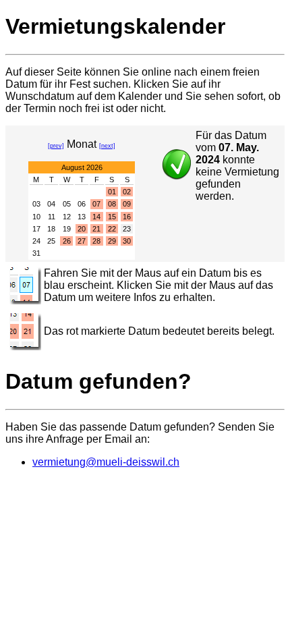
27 (82, 241)
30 (127, 241)
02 (127, 192)
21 (96, 229)
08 (112, 204)
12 (67, 217)
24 (36, 241)
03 (36, 204)
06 (82, 204)
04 (51, 204)
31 (36, 253)
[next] (107, 145)
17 (36, 229)
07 (96, 204)
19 (67, 229)
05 (67, 204)
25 (51, 241)
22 (112, 229)
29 (112, 241)
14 (96, 217)
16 (127, 217)
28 (96, 241)
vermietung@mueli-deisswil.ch (105, 462)
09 (127, 204)
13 (82, 217)
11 (51, 217)
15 (112, 217)
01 (112, 192)
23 (127, 229)
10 (36, 217)
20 (82, 229)
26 (67, 241)
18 (51, 229)
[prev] (56, 145)
